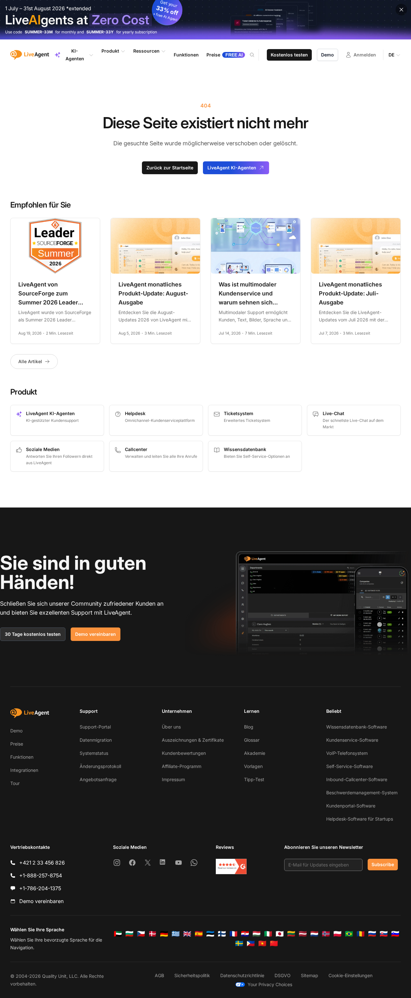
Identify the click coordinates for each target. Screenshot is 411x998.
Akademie (254, 753)
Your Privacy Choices (270, 984)
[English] (187, 934)
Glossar (251, 740)
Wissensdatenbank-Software (356, 726)
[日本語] (280, 934)
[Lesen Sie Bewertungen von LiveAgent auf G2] (231, 866)
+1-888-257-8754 (40, 875)
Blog (248, 726)
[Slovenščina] (395, 934)
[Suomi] (222, 934)
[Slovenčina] (384, 934)
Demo (327, 54)
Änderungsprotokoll (100, 766)
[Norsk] (326, 934)
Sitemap (309, 975)
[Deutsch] (164, 934)
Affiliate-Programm (181, 766)
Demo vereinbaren (95, 634)
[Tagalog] (251, 943)
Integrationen (24, 770)
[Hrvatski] (245, 934)
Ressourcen (146, 51)
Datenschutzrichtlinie (242, 975)
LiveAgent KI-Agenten (231, 167)
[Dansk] (152, 934)
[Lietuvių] (291, 934)
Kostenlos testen (289, 54)
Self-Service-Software (349, 766)
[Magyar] (256, 934)
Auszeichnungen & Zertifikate (193, 740)
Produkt (110, 51)
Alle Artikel (30, 361)
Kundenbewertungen (184, 753)
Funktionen (21, 757)
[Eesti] (210, 934)
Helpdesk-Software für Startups (359, 819)
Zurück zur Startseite (169, 167)
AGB (159, 975)
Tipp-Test (254, 779)
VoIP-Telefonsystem (347, 753)
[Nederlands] (314, 934)
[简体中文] (274, 943)
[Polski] (337, 934)
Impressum (173, 779)
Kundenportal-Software (350, 805)
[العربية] (118, 934)
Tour (15, 783)
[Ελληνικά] (175, 934)
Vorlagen (253, 766)
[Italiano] (268, 934)
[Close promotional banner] (401, 9)
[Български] (129, 934)
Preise (16, 743)
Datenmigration (96, 740)
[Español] (199, 934)
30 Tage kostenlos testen (33, 634)
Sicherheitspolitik (192, 975)
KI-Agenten (75, 54)
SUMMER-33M (39, 32)
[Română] (360, 934)
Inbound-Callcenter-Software (356, 779)
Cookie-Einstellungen (350, 975)
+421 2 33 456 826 (42, 862)
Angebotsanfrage (98, 779)
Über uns (171, 726)
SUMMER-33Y (100, 32)
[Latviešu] (303, 934)
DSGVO (283, 975)
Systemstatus (94, 753)
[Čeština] (141, 934)
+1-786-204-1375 (40, 888)
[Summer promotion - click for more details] (205, 19)
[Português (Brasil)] (349, 934)
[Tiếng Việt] (262, 943)
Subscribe (383, 864)
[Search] (256, 55)
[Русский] (372, 934)
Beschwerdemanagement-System (362, 792)
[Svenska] (239, 943)
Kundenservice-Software (352, 740)
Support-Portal (95, 726)
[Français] (233, 934)
